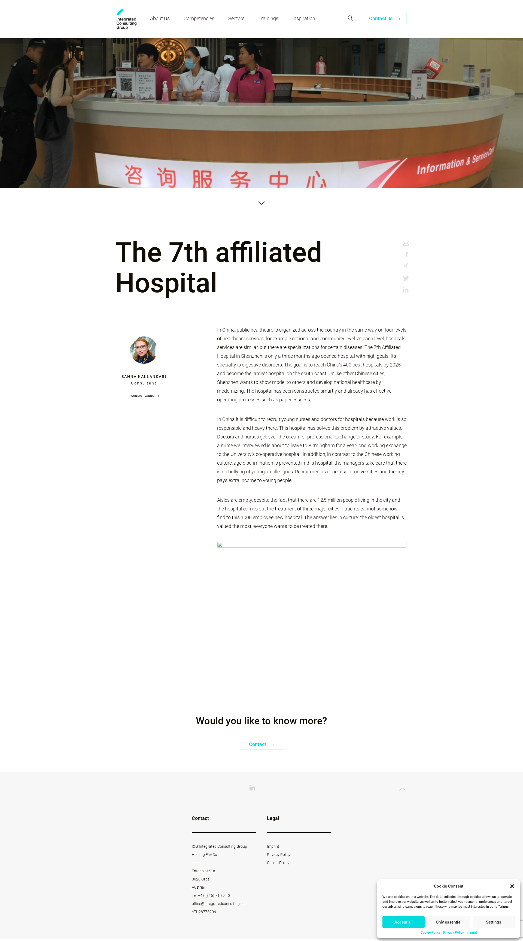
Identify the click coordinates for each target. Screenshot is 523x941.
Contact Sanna (142, 396)
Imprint (472, 932)
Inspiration (303, 18)
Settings (493, 922)
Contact (258, 744)
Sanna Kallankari (143, 376)
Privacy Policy (453, 932)
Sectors (236, 18)
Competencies (199, 18)
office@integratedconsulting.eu (218, 903)
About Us (160, 18)
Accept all (403, 922)
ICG (126, 19)
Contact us (381, 18)
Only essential (448, 922)
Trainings (268, 18)
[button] (512, 886)
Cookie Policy (430, 932)
